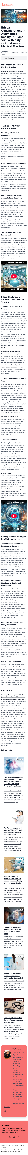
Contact (3, 1153)
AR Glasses (4, 1151)
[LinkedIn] (5, 1111)
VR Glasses (11, 1151)
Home (2, 1149)
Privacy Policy (9, 1149)
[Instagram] (9, 1137)
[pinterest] (18, 1137)
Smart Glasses (21, 1149)
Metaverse (17, 1151)
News (15, 1149)
